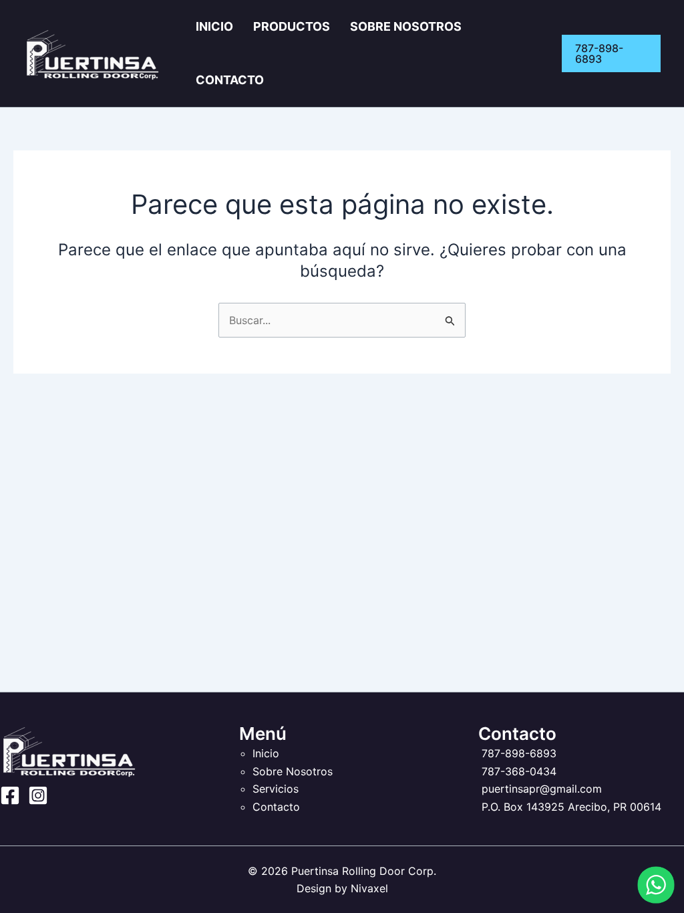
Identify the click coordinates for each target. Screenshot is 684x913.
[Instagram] (38, 795)
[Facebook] (10, 795)
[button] (611, 53)
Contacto (230, 80)
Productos (291, 26)
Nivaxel (369, 888)
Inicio (214, 26)
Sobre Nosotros (406, 26)
